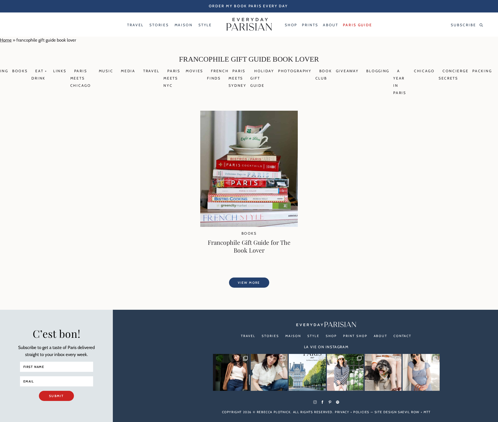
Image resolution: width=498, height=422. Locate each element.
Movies (194, 71)
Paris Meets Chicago (80, 78)
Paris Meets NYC (171, 78)
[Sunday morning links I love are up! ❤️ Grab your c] (231, 372)
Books (20, 71)
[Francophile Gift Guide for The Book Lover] (249, 225)
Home (6, 40)
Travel (151, 71)
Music (106, 71)
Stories (270, 336)
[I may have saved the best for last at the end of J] (383, 372)
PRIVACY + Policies (352, 412)
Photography (295, 71)
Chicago (424, 71)
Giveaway (347, 71)
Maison (293, 336)
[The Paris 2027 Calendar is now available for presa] (307, 372)
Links (59, 71)
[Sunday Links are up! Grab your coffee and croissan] (269, 372)
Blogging (377, 71)
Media (128, 71)
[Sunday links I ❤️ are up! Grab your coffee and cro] (345, 372)
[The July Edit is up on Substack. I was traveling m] (421, 372)
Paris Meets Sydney (237, 78)
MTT (427, 412)
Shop (331, 336)
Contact (402, 336)
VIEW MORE (249, 283)
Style (313, 336)
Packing (482, 71)
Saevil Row (408, 412)
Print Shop (355, 336)
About (380, 336)
